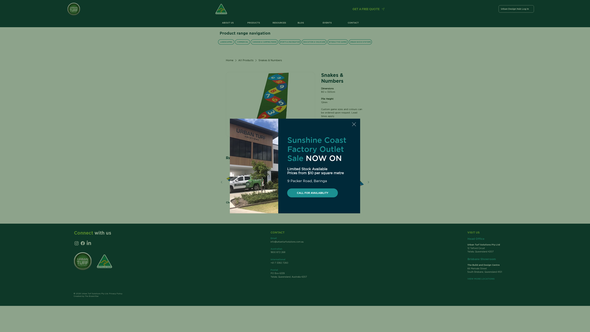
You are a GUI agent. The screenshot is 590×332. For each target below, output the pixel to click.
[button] (354, 124)
